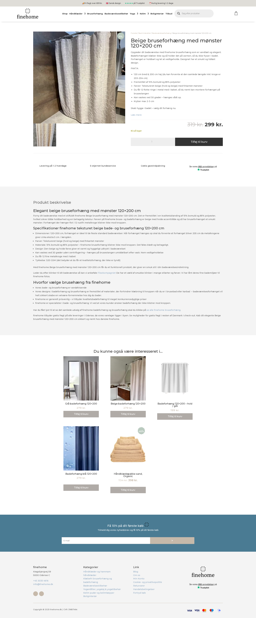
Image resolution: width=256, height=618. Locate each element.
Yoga (132, 13)
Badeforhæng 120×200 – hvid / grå (174, 404)
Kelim (143, 13)
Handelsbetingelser (144, 589)
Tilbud (168, 13)
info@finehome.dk (43, 584)
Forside (134, 33)
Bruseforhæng (95, 13)
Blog (135, 571)
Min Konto (138, 578)
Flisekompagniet (107, 273)
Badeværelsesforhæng (161, 33)
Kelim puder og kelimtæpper (98, 592)
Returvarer (139, 585)
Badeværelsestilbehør (116, 13)
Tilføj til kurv (199, 141)
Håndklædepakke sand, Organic (128, 475)
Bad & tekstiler (145, 33)
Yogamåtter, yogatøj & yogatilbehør (102, 589)
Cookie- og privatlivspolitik (147, 582)
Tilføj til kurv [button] (81, 414)
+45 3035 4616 (40, 580)
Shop (65, 13)
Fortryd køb (139, 592)
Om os (136, 575)
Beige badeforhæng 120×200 (128, 403)
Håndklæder (76, 13)
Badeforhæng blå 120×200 (81, 473)
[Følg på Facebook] (35, 593)
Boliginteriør (157, 13)
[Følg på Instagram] (41, 593)
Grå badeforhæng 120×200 (81, 403)
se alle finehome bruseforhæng (163, 310)
